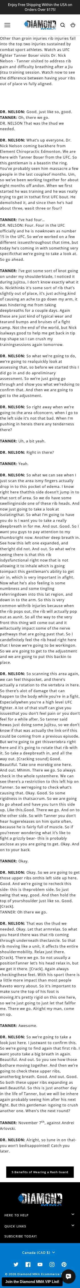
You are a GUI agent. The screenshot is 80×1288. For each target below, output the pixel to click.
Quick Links (15, 1226)
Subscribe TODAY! (20, 1236)
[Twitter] (16, 1264)
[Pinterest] (64, 1264)
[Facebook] (28, 1264)
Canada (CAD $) (36, 1252)
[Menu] (7, 25)
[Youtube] (40, 1264)
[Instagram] (52, 1264)
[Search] (63, 25)
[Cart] (73, 25)
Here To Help (16, 1215)
